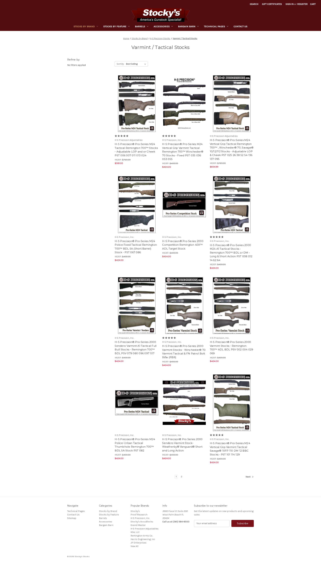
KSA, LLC (135, 532)
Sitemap (71, 518)
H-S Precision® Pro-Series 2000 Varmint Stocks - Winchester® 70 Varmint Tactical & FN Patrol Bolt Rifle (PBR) (183, 351)
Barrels (140, 26)
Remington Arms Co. (142, 535)
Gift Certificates (272, 4)
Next (248, 476)
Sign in (290, 4)
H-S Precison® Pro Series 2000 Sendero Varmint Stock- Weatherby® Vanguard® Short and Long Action (182, 445)
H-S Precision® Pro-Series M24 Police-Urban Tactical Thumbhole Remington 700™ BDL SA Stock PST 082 (135, 445)
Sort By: (120, 64)
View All (134, 546)
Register (302, 4)
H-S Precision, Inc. (140, 518)
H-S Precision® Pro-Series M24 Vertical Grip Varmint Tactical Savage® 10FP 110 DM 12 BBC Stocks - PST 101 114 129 (230, 449)
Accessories (162, 26)
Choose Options (137, 109)
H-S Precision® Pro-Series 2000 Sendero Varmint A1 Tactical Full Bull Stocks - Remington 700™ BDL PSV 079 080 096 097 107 (135, 347)
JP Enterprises (138, 542)
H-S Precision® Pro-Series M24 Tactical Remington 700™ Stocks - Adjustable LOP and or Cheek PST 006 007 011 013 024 (136, 149)
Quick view (134, 97)
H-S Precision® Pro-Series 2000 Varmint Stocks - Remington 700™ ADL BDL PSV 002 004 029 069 (231, 347)
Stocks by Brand (84, 26)
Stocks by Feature (114, 26)
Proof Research (139, 514)
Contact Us (240, 26)
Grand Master (138, 525)
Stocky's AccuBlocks (142, 521)
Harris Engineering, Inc (143, 539)
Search (254, 4)
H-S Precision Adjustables (144, 528)
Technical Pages (214, 26)
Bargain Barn (186, 26)
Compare (135, 103)
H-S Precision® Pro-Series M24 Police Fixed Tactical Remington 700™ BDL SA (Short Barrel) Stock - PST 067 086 (136, 246)
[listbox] (137, 63)
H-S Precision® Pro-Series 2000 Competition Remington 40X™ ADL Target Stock (182, 244)
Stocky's (135, 511)
